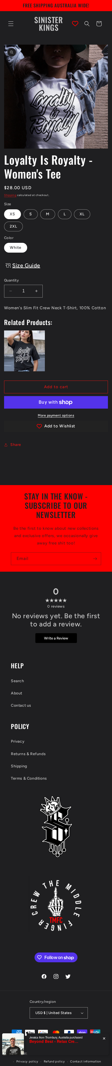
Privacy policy (27, 1061)
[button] (11, 24)
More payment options (56, 415)
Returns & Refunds (28, 754)
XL (82, 214)
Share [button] (15, 444)
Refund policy (54, 1061)
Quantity (11, 280)
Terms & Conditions (29, 778)
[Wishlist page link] (75, 23)
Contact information (85, 1061)
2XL (13, 226)
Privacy (17, 741)
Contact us (21, 705)
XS (12, 214)
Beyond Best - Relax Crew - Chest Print (53, 1041)
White (15, 247)
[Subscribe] (95, 558)
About (16, 693)
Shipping (10, 195)
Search (17, 681)
